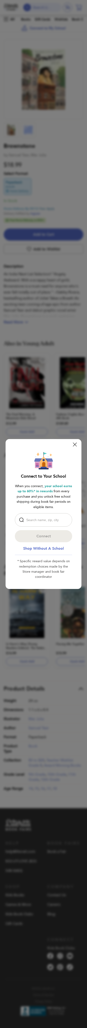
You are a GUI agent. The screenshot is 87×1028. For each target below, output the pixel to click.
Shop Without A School (43, 548)
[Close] (75, 444)
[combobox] (44, 520)
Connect (43, 536)
